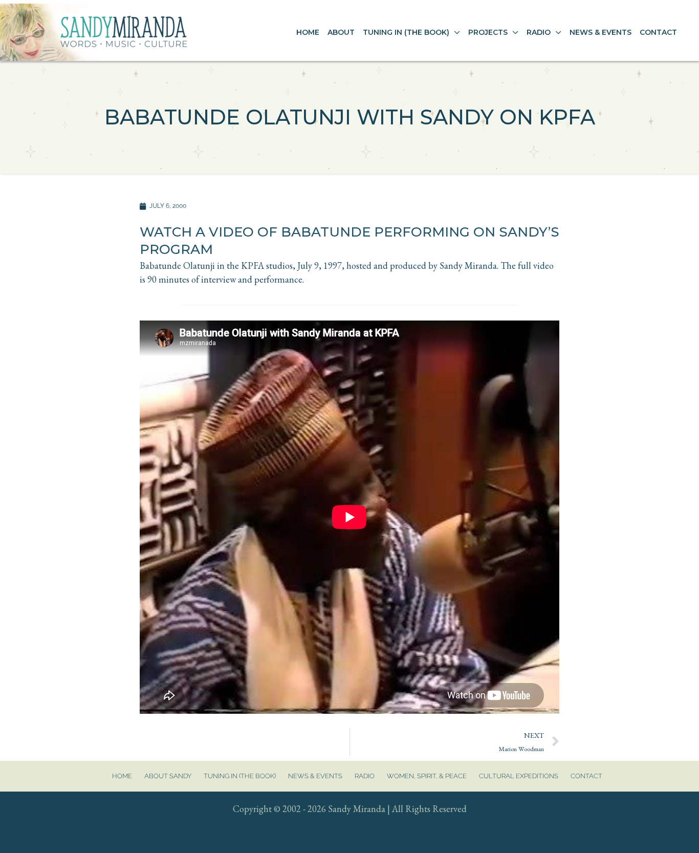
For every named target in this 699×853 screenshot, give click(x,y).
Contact (586, 776)
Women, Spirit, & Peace (427, 776)
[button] (454, 32)
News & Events (315, 776)
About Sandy (167, 776)
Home (122, 776)
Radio (365, 776)
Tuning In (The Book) (240, 776)
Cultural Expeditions (518, 776)
